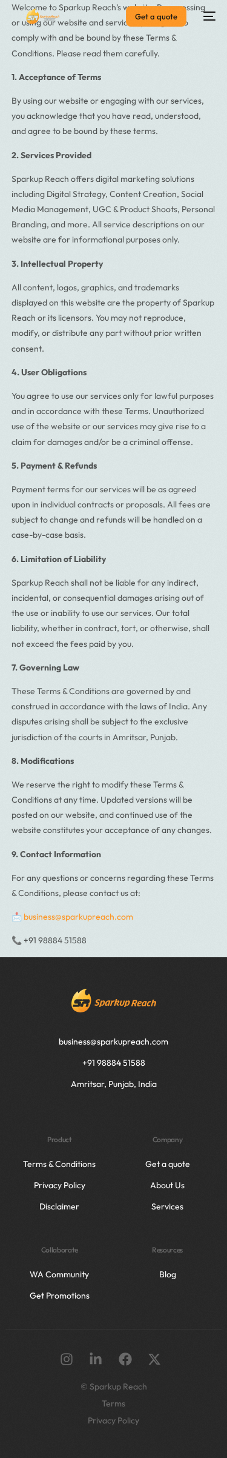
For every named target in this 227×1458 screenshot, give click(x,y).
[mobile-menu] (207, 16)
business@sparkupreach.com (78, 916)
